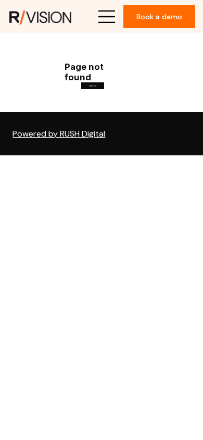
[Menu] (107, 16)
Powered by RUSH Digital (58, 133)
